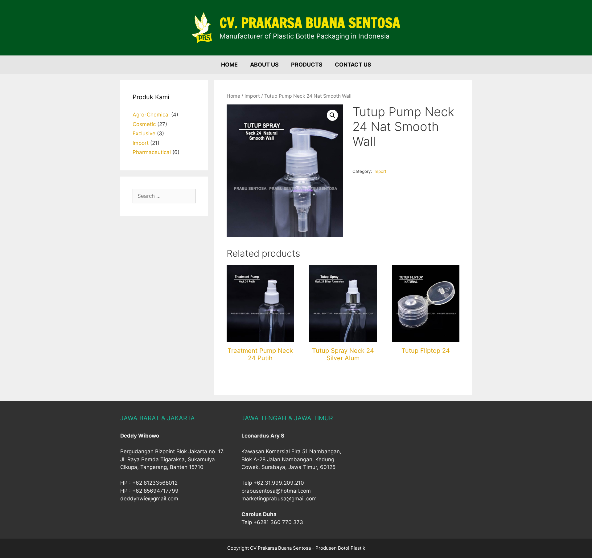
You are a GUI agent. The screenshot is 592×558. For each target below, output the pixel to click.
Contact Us (353, 64)
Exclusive (144, 133)
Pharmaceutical (152, 152)
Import (252, 96)
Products (307, 64)
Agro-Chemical (151, 115)
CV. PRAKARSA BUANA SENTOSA (310, 23)
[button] (332, 115)
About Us (264, 64)
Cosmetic (144, 124)
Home (229, 64)
